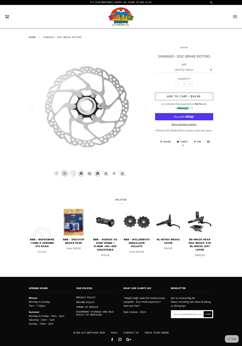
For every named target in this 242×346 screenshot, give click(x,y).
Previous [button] (34, 107)
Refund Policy (85, 302)
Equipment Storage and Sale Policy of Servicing (95, 313)
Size (184, 64)
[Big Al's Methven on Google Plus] (129, 340)
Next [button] (144, 107)
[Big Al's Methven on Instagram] (120, 340)
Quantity (184, 78)
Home (32, 37)
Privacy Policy (86, 297)
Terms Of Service (87, 307)
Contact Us (131, 332)
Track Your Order (157, 332)
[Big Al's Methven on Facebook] (112, 340)
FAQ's (114, 332)
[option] (89, 107)
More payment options (184, 124)
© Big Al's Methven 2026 (89, 332)
